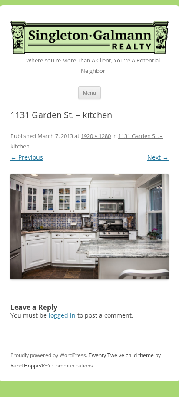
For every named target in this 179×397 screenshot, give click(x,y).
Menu (89, 92)
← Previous (26, 157)
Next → (158, 157)
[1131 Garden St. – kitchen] (89, 226)
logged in (62, 315)
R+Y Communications (67, 365)
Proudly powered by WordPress (48, 355)
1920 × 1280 (96, 136)
